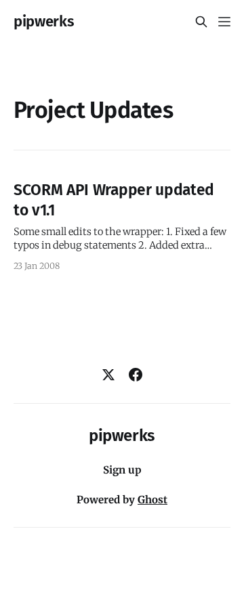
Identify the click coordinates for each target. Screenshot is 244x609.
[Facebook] (135, 374)
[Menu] (224, 22)
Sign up (122, 469)
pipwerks (44, 21)
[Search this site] (201, 22)
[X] (108, 374)
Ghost (152, 499)
